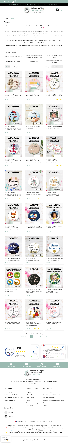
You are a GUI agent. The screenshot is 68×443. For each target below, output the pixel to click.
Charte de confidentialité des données (53, 400)
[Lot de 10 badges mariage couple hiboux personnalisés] (34, 213)
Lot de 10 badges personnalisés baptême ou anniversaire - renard (12, 227)
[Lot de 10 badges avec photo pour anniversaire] (54, 213)
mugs (33, 429)
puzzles (38, 429)
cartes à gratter (32, 428)
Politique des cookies (48, 397)
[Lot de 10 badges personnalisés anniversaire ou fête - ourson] (13, 81)
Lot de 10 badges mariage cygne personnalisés (53, 322)
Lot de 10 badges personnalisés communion (33, 259)
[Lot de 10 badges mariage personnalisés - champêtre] (54, 81)
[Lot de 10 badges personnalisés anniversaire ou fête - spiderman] (13, 146)
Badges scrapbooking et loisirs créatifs (54, 61)
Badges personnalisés (31, 392)
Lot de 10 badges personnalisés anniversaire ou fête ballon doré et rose (13, 194)
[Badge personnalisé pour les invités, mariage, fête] (54, 246)
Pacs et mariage (8, 392)
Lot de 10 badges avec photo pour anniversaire (54, 226)
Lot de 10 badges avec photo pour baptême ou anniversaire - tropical (54, 291)
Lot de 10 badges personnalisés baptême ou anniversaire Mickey (33, 323)
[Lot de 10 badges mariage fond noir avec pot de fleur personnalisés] (34, 277)
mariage (17, 431)
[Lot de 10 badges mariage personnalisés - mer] (34, 114)
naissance (30, 431)
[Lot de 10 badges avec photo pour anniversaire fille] (54, 114)
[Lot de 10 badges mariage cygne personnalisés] (54, 310)
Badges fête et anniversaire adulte (54, 56)
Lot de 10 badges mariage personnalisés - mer (33, 127)
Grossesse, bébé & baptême (11, 394)
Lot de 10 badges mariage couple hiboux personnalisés (34, 226)
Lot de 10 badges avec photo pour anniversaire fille (54, 127)
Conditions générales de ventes (51, 394)
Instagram (10, 416)
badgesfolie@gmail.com (28, 45)
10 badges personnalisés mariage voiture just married (34, 193)
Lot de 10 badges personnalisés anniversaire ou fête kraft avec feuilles (33, 160)
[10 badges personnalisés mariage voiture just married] (34, 180)
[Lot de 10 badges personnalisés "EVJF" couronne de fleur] (54, 146)
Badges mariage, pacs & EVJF (13, 56)
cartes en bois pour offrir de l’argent (46, 428)
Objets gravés (29, 405)
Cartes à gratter (30, 397)
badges (29, 429)
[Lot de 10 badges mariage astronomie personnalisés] (13, 246)
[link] (5, 412)
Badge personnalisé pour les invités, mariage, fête (54, 259)
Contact (45, 405)
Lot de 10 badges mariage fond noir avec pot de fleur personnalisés (34, 291)
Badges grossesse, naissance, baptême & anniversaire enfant (34, 56)
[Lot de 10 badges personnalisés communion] (34, 246)
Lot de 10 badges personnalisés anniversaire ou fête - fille (33, 95)
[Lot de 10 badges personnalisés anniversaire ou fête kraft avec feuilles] (34, 146)
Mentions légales (47, 392)
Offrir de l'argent (30, 394)
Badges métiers (34, 61)
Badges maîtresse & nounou (13, 61)
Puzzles (28, 400)
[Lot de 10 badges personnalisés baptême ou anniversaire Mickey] (34, 310)
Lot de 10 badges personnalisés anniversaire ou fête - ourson (13, 95)
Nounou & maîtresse (9, 400)
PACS (43, 431)
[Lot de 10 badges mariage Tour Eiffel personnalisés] (13, 310)
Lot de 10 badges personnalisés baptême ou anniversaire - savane (53, 194)
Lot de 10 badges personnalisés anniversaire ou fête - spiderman (13, 160)
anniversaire (23, 431)
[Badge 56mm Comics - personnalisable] (13, 277)
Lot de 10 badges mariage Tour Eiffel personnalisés (12, 322)
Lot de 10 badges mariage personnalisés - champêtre (54, 94)
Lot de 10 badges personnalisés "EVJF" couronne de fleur (52, 160)
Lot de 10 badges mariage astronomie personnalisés (12, 259)
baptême (36, 431)
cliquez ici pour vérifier (47, 421)
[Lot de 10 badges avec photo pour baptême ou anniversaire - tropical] (54, 277)
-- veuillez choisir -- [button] (57, 66)
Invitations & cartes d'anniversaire (13, 397)
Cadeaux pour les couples (33, 403)
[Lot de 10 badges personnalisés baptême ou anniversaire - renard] (13, 213)
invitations (59, 428)
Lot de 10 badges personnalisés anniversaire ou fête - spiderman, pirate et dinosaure (13, 129)
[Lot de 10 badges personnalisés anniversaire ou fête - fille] (34, 81)
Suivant (45, 336)
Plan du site (46, 403)
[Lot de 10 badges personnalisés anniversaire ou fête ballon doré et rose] (13, 180)
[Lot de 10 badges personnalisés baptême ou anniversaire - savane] (54, 180)
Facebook (10, 412)
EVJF (40, 431)
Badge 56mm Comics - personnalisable (11, 290)
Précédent (24, 336)
